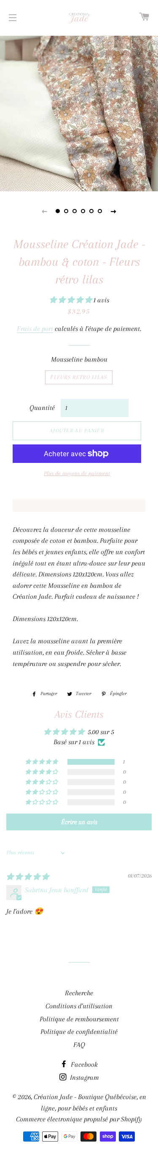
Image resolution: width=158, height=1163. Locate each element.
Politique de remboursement (79, 1019)
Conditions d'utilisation (79, 1006)
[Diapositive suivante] (113, 211)
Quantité (42, 408)
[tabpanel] (79, 112)
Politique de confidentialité (79, 1032)
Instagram (83, 1077)
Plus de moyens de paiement (77, 473)
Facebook (83, 1064)
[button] (71, 300)
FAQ (79, 1045)
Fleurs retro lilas (78, 377)
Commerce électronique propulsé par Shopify (79, 1119)
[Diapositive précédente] (44, 211)
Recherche (79, 993)
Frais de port (35, 329)
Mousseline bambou (79, 359)
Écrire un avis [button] (79, 822)
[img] (27, 877)
